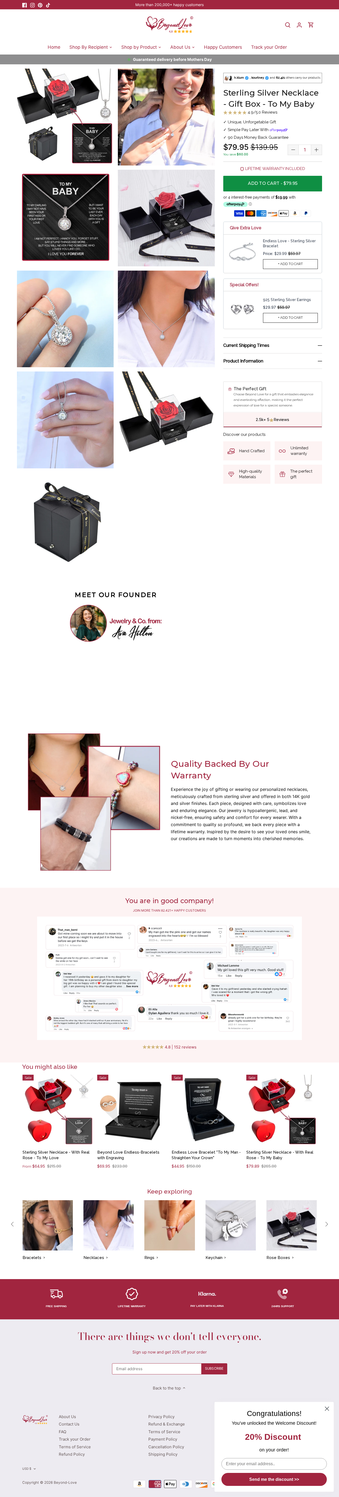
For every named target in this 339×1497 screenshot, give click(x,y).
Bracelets (32, 1257)
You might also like (49, 1066)
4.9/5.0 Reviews (262, 112)
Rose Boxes (278, 1257)
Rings (149, 1257)
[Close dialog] (327, 1408)
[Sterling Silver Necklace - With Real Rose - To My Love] (58, 1110)
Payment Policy (162, 1439)
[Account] (299, 24)
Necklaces (93, 1257)
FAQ (62, 1431)
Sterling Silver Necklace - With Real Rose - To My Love (56, 1155)
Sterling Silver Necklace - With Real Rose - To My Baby (279, 1155)
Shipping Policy (162, 1454)
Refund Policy (72, 1454)
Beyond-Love (65, 1482)
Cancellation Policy (166, 1446)
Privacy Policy (161, 1416)
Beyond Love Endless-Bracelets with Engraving (128, 1155)
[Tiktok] (48, 4)
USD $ (27, 1469)
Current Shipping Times (246, 345)
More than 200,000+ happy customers (169, 4)
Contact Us (69, 1424)
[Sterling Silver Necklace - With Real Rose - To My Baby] (281, 1110)
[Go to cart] (311, 24)
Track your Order (75, 1439)
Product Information (243, 361)
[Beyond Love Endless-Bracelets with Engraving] (132, 1110)
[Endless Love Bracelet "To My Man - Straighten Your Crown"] (207, 1110)
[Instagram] (32, 4)
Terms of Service (75, 1446)
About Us (67, 1416)
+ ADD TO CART (290, 264)
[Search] (287, 24)
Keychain (214, 1257)
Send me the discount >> (274, 1479)
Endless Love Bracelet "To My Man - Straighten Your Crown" (206, 1155)
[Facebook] (24, 4)
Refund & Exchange (166, 1424)
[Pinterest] (40, 4)
